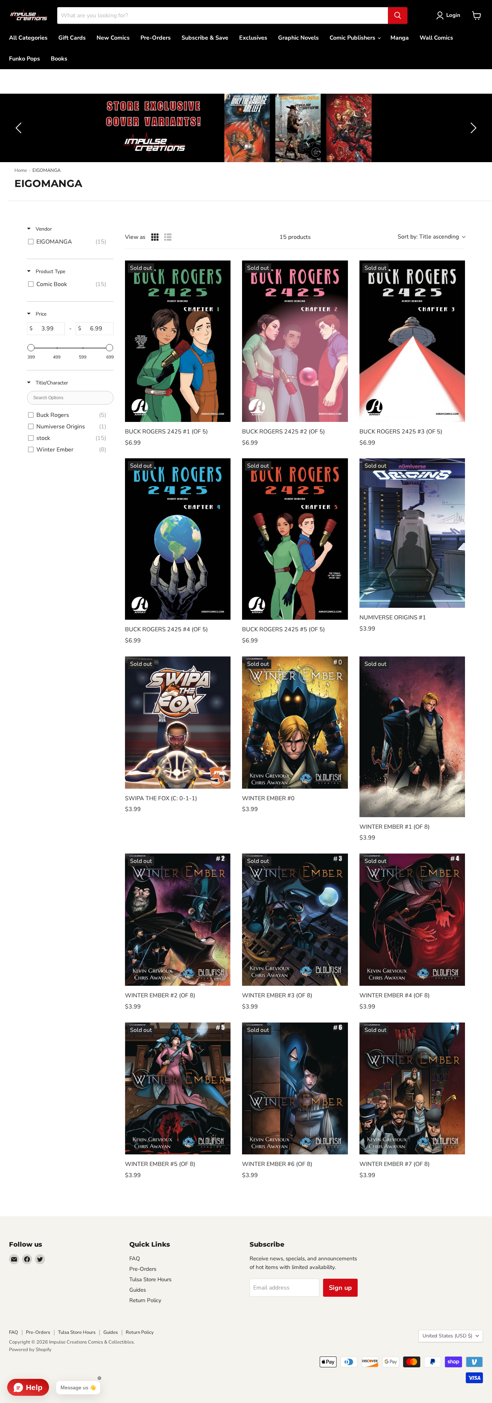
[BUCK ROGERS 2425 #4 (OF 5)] (178, 539)
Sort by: (428, 237)
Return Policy (145, 1300)
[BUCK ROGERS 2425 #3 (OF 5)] (412, 341)
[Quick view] (223, 414)
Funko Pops (24, 59)
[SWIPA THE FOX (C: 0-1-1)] (178, 722)
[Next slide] (472, 128)
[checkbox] (69, 241)
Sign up (340, 1287)
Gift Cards (72, 38)
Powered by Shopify (30, 1349)
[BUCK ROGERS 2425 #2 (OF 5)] (295, 341)
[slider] (31, 347)
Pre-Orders (155, 38)
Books (59, 59)
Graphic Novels (298, 38)
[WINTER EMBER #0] (295, 722)
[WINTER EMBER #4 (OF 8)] (412, 920)
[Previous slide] (20, 128)
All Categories (28, 38)
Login (453, 15)
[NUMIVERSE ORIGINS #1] (412, 533)
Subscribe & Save (205, 38)
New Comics (113, 38)
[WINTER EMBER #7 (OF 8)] (412, 1089)
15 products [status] (295, 237)
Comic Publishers (353, 38)
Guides (137, 1289)
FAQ (134, 1258)
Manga (399, 38)
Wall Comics (436, 38)
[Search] (397, 15)
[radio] (154, 237)
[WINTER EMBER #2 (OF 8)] (178, 920)
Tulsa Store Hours (150, 1279)
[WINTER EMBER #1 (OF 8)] (412, 736)
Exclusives (253, 38)
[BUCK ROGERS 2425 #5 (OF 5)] (295, 539)
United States (447, 1335)
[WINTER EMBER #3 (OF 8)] (295, 920)
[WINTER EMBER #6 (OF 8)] (295, 1089)
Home (20, 170)
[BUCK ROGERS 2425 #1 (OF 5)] (178, 341)
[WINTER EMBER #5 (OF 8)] (178, 1089)
